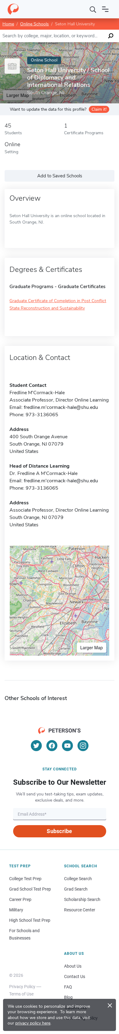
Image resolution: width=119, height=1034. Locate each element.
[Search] (93, 9)
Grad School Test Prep (30, 889)
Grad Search (76, 889)
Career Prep (20, 899)
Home (8, 24)
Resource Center (79, 909)
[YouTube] (67, 745)
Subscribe (59, 831)
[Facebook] (51, 745)
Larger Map (91, 647)
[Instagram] (83, 745)
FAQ (68, 986)
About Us (72, 966)
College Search (78, 878)
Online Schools (34, 24)
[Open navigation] (105, 9)
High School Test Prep (29, 920)
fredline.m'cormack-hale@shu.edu (61, 407)
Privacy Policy (22, 986)
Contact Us (74, 976)
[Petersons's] (13, 9)
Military (16, 909)
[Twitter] (36, 745)
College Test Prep (25, 878)
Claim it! (99, 109)
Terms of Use (21, 993)
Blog (68, 997)
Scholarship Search (82, 899)
